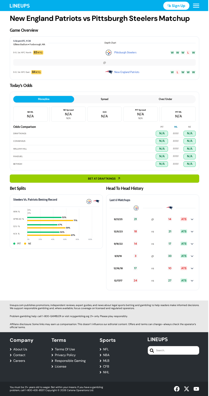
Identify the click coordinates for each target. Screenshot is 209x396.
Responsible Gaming (70, 361)
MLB (106, 361)
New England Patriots (126, 72)
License (60, 366)
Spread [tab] (104, 99)
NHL (106, 372)
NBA (106, 355)
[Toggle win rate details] (192, 219)
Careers (19, 361)
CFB (106, 366)
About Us (20, 349)
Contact (19, 355)
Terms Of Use (65, 349)
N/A (162, 133)
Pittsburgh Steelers (125, 52)
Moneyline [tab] (43, 99)
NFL (106, 349)
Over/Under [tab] (165, 99)
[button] (196, 6)
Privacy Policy (65, 355)
